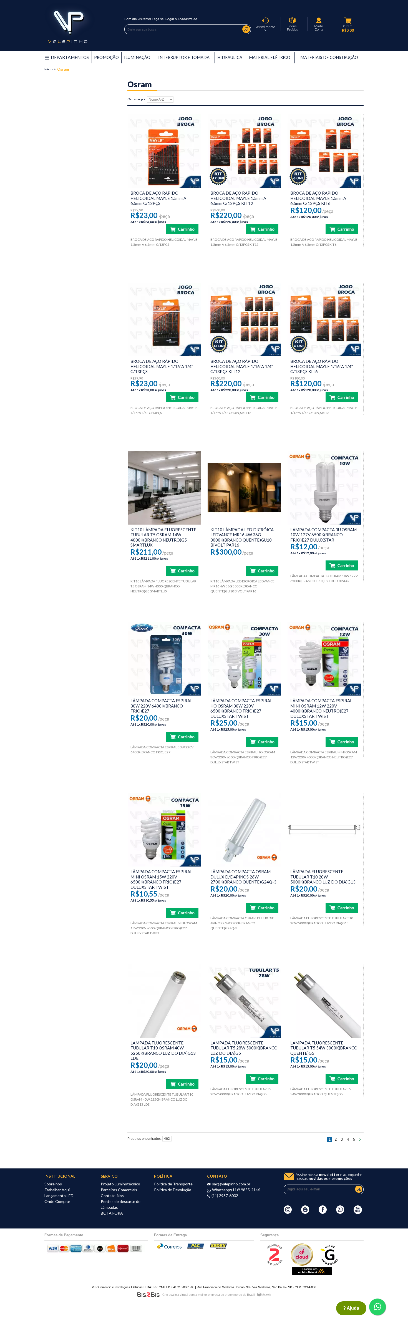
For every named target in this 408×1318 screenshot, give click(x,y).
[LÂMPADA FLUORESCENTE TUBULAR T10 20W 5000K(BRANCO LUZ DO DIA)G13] (324, 830)
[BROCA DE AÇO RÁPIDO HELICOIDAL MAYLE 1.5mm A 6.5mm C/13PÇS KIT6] (324, 151)
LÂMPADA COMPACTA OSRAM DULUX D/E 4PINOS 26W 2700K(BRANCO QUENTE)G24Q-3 (243, 876)
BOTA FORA (112, 1213)
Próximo (360, 1139)
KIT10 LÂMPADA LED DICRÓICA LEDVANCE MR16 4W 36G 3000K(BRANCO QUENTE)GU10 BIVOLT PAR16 (242, 537)
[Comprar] (182, 229)
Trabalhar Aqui (57, 1189)
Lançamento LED (59, 1195)
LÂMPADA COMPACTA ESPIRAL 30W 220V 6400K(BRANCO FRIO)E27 (161, 705)
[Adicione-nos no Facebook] (323, 1212)
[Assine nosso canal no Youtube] (358, 1212)
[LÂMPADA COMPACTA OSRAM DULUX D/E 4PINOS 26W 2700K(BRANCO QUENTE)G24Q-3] (244, 830)
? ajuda (351, 1308)
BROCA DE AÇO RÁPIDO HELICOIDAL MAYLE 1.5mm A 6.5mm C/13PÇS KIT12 (238, 198)
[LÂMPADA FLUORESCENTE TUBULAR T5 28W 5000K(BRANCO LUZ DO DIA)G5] (244, 1001)
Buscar (246, 29)
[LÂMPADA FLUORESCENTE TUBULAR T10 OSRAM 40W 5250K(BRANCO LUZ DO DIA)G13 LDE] (164, 1001)
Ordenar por (136, 99)
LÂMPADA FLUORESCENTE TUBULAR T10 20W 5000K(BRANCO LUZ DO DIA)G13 (323, 876)
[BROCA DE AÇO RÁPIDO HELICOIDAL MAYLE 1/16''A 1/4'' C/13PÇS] (164, 319)
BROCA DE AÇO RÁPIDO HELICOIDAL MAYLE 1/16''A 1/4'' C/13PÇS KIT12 (241, 366)
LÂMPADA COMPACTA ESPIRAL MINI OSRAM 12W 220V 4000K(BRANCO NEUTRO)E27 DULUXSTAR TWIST (321, 708)
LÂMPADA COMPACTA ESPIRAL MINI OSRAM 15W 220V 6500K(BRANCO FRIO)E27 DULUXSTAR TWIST (161, 879)
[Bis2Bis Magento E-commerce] (148, 1294)
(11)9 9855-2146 (245, 1189)
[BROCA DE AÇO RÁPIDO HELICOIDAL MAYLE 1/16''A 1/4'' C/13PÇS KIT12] (244, 319)
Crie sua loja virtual (175, 1294)
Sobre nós (53, 1184)
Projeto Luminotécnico (120, 1184)
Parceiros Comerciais (119, 1189)
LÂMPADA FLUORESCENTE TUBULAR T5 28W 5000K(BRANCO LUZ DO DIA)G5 (244, 1048)
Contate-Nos (112, 1195)
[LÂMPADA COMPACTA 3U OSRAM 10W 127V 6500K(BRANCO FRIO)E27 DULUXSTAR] (324, 488)
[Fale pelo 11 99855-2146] (340, 1212)
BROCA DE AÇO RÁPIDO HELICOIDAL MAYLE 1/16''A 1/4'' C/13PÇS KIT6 (321, 366)
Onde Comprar (57, 1201)
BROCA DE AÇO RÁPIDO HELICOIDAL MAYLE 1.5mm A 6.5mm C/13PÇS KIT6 (318, 198)
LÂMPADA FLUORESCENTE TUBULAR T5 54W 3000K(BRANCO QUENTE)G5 (323, 1048)
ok (358, 1189)
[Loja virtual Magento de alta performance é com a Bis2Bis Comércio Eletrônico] (264, 1294)
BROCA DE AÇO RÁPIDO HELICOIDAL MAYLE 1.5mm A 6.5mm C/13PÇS (158, 198)
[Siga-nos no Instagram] (288, 1212)
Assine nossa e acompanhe (329, 1176)
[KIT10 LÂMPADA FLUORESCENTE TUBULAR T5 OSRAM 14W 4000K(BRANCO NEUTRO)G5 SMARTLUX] (164, 488)
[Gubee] (330, 1264)
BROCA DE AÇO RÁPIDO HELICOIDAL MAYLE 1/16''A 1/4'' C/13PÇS (161, 366)
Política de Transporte (173, 1184)
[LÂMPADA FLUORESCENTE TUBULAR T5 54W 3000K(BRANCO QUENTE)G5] (324, 1001)
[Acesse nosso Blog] (305, 1212)
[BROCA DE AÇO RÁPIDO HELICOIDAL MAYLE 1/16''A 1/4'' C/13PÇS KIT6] (324, 319)
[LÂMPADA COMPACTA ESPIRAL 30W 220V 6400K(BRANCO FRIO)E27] (164, 659)
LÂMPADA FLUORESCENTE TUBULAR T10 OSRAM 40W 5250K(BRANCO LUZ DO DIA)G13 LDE (163, 1050)
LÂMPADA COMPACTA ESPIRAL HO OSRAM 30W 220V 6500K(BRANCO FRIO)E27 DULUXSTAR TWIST (241, 708)
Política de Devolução (172, 1189)
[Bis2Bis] (274, 1264)
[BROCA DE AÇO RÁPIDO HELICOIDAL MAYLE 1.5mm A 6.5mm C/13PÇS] (164, 151)
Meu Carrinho (348, 20)
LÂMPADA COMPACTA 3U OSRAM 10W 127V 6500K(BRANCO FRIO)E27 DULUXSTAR (323, 534)
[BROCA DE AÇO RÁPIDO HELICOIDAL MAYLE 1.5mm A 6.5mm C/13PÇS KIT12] (244, 151)
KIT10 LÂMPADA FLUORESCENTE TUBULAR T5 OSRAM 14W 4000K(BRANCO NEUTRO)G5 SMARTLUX (163, 537)
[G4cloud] (302, 1264)
